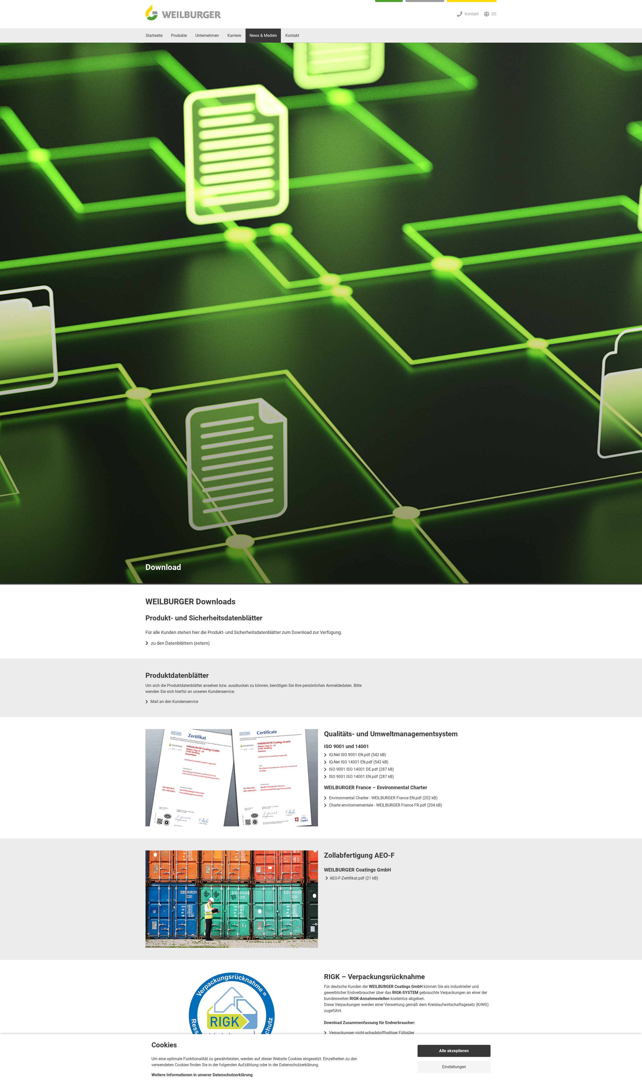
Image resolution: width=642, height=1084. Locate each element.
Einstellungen (454, 1066)
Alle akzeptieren (454, 1050)
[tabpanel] (321, 314)
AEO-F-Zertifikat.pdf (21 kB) (354, 878)
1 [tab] (321, 584)
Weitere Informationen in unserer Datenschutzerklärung (202, 1074)
